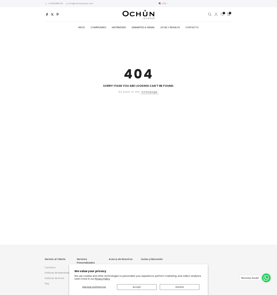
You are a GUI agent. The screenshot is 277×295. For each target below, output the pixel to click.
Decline (180, 287)
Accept (137, 287)
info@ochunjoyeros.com (81, 3)
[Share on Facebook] (47, 14)
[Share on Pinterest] (57, 14)
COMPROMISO (98, 27)
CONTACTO (192, 27)
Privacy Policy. (102, 278)
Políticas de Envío (54, 278)
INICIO (81, 27)
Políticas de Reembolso (58, 272)
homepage (150, 91)
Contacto (50, 267)
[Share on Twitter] (52, 14)
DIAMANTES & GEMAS (143, 27)
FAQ (47, 283)
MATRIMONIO (119, 27)
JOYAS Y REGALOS (170, 27)
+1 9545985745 (55, 3)
